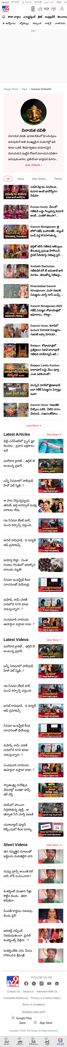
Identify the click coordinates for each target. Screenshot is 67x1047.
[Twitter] (34, 983)
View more (53, 434)
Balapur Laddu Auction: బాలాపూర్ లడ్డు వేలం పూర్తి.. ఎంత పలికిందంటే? (45, 370)
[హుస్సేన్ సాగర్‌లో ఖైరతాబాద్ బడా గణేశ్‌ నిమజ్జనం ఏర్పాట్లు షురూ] (16, 390)
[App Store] (44, 1024)
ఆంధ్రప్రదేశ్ (50, 16)
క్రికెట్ (40, 16)
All (8, 178)
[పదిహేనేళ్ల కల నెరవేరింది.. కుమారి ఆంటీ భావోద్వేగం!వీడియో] (16, 192)
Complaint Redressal (16, 998)
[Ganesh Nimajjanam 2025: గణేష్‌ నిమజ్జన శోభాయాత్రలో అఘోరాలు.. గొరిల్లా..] (16, 311)
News (21, 178)
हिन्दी (15, 2)
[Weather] (39, 9)
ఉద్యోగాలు (11, 23)
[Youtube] (49, 983)
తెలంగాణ (62, 16)
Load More (32, 425)
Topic (25, 89)
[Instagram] (41, 983)
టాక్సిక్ (48, 23)
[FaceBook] (26, 983)
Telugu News (11, 89)
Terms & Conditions (33, 1004)
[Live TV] (53, 8)
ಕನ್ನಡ (26, 2)
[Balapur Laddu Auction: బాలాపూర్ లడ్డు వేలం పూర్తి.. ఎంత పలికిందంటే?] (16, 370)
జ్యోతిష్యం (24, 23)
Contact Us (13, 991)
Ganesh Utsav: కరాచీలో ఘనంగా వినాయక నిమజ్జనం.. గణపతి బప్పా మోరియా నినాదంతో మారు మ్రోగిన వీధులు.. (46, 334)
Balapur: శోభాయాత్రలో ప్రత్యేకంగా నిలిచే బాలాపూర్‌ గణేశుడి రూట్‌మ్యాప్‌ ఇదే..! (44, 350)
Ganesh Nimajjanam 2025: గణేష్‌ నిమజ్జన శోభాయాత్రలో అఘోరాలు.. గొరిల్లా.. (46, 310)
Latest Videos (16, 639)
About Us (28, 991)
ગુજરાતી (48, 2)
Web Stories (39, 178)
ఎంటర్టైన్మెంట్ (29, 16)
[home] (3, 16)
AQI (46, 8)
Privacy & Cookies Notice (46, 998)
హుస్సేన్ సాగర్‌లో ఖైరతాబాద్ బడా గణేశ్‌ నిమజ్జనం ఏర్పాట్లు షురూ (45, 389)
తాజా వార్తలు (14, 16)
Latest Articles (17, 434)
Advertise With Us (47, 991)
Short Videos (16, 844)
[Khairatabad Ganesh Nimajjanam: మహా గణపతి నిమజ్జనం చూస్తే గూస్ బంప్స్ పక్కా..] (16, 291)
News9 (5, 2)
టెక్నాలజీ (37, 23)
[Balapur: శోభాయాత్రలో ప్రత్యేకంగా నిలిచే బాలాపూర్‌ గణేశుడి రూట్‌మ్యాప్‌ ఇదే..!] (16, 350)
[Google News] (57, 983)
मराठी (37, 2)
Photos (58, 178)
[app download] (32, 8)
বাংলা (58, 2)
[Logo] (5, 9)
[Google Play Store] (22, 1020)
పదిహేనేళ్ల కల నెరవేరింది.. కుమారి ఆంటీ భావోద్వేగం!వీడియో (44, 191)
